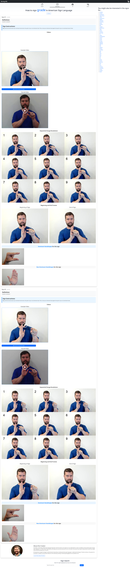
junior (101, 30)
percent (101, 62)
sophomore (102, 18)
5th (100, 45)
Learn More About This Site (39, 555)
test (100, 56)
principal (101, 32)
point (101, 59)
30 (100, 57)
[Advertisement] (48, 41)
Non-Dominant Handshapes (45, 267)
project (101, 41)
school (101, 13)
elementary (102, 28)
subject (101, 26)
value (101, 35)
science (101, 31)
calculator (102, 68)
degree (101, 47)
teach (101, 71)
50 (100, 64)
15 (100, 34)
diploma (101, 43)
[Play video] (25, 68)
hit (100, 58)
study (101, 39)
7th (100, 46)
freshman (101, 21)
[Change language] (128, 1)
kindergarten (102, 36)
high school (102, 15)
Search (81, 565)
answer (101, 70)
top (100, 51)
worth (101, 60)
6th (100, 52)
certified (101, 49)
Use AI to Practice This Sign (19, 89)
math (101, 17)
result (101, 69)
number (101, 66)
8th (100, 25)
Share (49, 13)
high (100, 29)
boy (100, 54)
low (100, 63)
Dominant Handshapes (45, 246)
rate (100, 53)
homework (102, 14)
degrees (101, 42)
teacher (101, 24)
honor (101, 40)
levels (101, 23)
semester (101, 20)
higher (101, 19)
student (101, 12)
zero (100, 65)
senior (101, 37)
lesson (101, 48)
